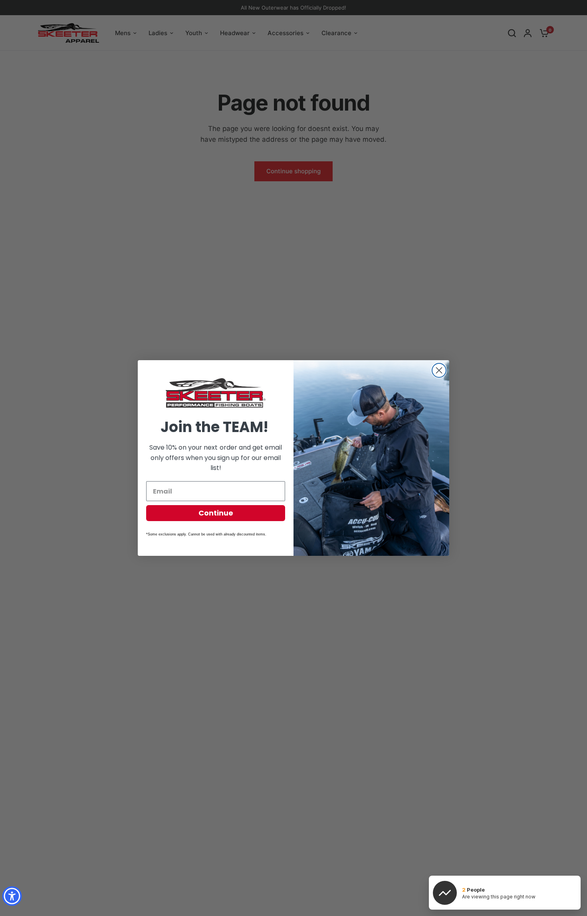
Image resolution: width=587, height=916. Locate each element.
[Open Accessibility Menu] (12, 896)
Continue (215, 513)
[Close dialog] (439, 370)
